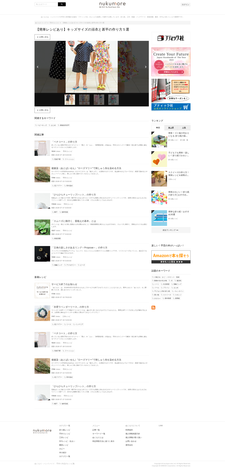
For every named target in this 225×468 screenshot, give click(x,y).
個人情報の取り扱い (134, 437)
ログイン (185, 4)
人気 (184, 127)
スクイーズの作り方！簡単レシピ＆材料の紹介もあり (178, 174)
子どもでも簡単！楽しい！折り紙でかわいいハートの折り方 (178, 154)
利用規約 (129, 430)
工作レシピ (66, 316)
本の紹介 (63, 452)
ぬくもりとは (97, 437)
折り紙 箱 (184, 140)
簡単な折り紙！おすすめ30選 (178, 213)
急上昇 (171, 127)
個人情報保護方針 (133, 433)
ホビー (62, 449)
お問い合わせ (131, 441)
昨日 (158, 127)
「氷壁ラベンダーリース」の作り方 (70, 306)
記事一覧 (96, 430)
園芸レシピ (63, 445)
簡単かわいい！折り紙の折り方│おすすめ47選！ (178, 193)
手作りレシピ (67, 151)
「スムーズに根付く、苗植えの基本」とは (73, 221)
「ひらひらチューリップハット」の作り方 (73, 194)
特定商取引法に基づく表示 (103, 441)
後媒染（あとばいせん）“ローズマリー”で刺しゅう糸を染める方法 (86, 168)
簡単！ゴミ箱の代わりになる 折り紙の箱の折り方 (178, 134)
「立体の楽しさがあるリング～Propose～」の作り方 (79, 247)
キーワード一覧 (98, 433)
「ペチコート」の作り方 (64, 141)
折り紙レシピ (173, 140)
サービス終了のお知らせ (64, 284)
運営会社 (129, 445)
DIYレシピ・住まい (67, 441)
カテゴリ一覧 (64, 456)
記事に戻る (42, 37)
